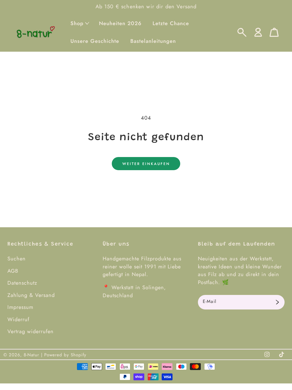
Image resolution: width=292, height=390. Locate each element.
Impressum (20, 307)
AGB (12, 271)
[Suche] (242, 32)
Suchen (16, 258)
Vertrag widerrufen (30, 331)
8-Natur (31, 355)
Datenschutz (22, 283)
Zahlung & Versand (31, 295)
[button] (79, 23)
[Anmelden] (277, 302)
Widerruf (18, 319)
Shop (77, 23)
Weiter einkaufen (146, 163)
